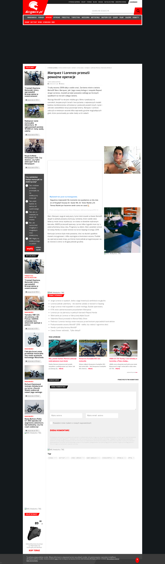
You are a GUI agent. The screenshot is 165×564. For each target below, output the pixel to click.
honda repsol (108, 458)
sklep (83, 2)
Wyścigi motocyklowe (64, 68)
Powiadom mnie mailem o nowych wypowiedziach (72, 423)
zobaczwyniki (38, 248)
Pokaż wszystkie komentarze (128, 379)
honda (52, 458)
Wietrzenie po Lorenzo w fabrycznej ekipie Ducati (70, 316)
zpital (131, 458)
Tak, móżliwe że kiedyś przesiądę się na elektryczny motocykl (34, 191)
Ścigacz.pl (33, 7)
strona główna (74, 2)
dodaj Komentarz (59, 430)
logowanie (133, 2)
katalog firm (109, 2)
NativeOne (93, 372)
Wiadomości (29, 312)
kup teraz (34, 550)
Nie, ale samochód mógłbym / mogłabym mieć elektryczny (33, 229)
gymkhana (47, 22)
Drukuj (62, 84)
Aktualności (80, 68)
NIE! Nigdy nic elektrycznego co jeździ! (34, 241)
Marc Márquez (74, 210)
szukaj (138, 11)
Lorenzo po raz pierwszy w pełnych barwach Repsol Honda (74, 312)
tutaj (56, 559)
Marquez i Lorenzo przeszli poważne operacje (98, 68)
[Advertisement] (75, 138)
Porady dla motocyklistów (30, 277)
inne (53, 22)
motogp (33, 22)
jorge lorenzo (78, 458)
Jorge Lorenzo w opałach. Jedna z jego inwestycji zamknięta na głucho (78, 301)
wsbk (40, 22)
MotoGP (74, 68)
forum (89, 2)
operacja (121, 458)
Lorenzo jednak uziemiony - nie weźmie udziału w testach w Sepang (77, 304)
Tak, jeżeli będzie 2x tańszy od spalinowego (34, 205)
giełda (100, 2)
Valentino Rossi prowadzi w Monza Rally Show (69, 319)
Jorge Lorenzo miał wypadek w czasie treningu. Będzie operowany (77, 307)
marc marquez (93, 458)
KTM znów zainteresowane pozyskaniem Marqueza (71, 310)
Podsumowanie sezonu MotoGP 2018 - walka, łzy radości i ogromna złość (79, 324)
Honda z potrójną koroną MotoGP (64, 327)
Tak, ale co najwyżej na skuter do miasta (33, 216)
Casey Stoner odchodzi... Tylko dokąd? (65, 330)
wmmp (27, 22)
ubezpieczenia (120, 2)
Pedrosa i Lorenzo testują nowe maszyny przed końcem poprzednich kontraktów (83, 321)
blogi (95, 2)
